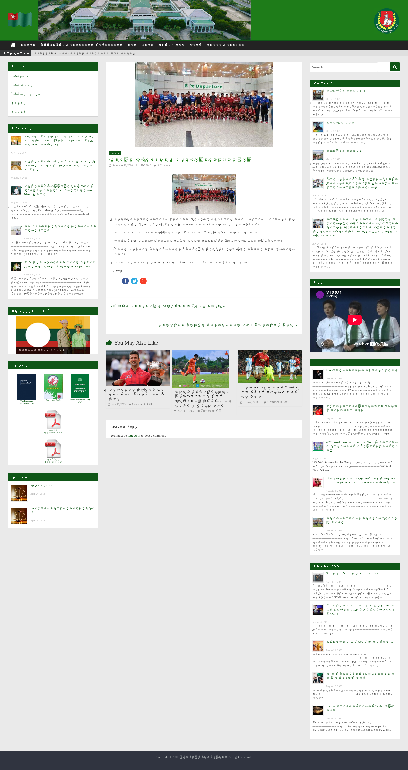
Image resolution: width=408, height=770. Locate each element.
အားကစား (131, 44)
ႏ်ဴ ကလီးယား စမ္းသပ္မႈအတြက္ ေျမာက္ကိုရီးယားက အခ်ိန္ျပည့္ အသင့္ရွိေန (167, 306)
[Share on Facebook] (125, 279)
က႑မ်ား (162, 45)
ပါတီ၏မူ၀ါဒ (19, 76)
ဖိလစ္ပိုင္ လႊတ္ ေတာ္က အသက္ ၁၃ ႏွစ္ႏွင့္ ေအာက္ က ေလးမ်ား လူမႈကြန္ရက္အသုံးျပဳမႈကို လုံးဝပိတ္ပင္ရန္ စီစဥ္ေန (361, 609)
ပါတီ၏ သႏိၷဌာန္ (21, 85)
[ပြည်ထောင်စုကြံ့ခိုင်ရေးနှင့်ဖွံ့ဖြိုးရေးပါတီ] (20, 15)
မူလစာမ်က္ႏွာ (27, 44)
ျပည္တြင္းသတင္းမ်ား (81, 44)
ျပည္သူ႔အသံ (235, 44)
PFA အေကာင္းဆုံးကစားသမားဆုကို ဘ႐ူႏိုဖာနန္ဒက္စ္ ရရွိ (361, 370)
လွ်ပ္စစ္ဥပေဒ (41, 485)
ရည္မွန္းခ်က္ (19, 112)
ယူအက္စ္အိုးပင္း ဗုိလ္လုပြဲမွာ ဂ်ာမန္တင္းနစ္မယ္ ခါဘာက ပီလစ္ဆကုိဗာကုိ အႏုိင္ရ (227, 325)
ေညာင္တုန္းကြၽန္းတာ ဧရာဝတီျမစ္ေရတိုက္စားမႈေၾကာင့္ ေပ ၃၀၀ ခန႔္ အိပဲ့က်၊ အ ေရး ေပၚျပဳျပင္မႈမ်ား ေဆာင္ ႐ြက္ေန (103, 53)
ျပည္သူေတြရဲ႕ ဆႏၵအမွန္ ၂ (346, 90)
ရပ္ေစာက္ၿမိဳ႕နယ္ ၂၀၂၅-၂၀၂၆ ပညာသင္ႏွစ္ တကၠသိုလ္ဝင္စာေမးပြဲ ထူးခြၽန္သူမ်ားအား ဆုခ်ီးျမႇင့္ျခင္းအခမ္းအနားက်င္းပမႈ (59, 140)
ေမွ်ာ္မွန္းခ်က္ (18, 103)
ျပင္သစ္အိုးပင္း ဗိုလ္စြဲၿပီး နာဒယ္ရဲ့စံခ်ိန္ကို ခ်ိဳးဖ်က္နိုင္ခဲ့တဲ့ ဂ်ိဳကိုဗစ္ (136, 394)
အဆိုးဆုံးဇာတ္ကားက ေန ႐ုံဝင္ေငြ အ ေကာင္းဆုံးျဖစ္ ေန (359, 642)
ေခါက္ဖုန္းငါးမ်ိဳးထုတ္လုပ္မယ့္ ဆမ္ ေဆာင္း (352, 573)
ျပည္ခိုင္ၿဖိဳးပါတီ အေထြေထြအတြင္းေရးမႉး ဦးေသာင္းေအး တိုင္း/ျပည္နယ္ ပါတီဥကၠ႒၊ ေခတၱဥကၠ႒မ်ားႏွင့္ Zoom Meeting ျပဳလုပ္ (59, 190)
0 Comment (163, 165)
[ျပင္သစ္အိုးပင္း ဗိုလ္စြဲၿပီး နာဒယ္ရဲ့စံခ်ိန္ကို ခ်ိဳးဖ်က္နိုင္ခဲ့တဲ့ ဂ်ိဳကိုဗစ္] (138, 353)
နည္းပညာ (147, 44)
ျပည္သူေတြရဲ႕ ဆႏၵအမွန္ (344, 151)
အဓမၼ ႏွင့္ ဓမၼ (340, 122)
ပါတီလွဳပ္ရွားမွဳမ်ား (50, 45)
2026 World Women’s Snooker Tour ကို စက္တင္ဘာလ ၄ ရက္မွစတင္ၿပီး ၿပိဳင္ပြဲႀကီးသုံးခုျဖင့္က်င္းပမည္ (362, 446)
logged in (134, 435)
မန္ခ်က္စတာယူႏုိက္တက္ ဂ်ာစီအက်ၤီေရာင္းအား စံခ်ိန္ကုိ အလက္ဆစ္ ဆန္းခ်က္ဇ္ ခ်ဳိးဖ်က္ (269, 392)
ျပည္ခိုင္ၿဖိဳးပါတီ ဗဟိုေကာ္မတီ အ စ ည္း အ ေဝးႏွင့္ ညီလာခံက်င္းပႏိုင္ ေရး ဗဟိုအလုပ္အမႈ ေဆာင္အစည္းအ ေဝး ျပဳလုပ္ (59, 165)
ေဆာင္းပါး (179, 44)
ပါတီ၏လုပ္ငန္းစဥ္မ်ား (25, 94)
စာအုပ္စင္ (213, 44)
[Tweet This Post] (134, 279)
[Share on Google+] (143, 279)
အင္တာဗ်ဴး (195, 44)
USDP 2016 (145, 165)
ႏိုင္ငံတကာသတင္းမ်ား (110, 44)
